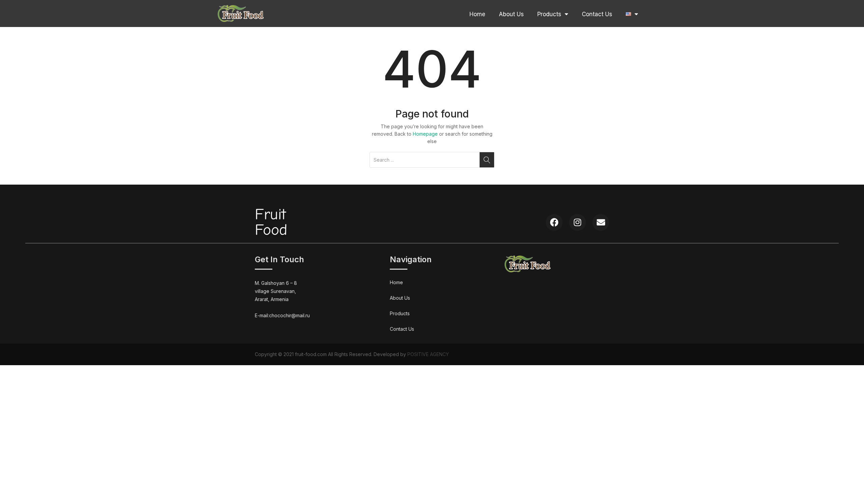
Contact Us (597, 14)
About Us (511, 14)
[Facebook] (554, 222)
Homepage (425, 134)
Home (477, 14)
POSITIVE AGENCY (428, 354)
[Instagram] (577, 222)
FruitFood (271, 222)
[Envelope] (600, 222)
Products (549, 14)
